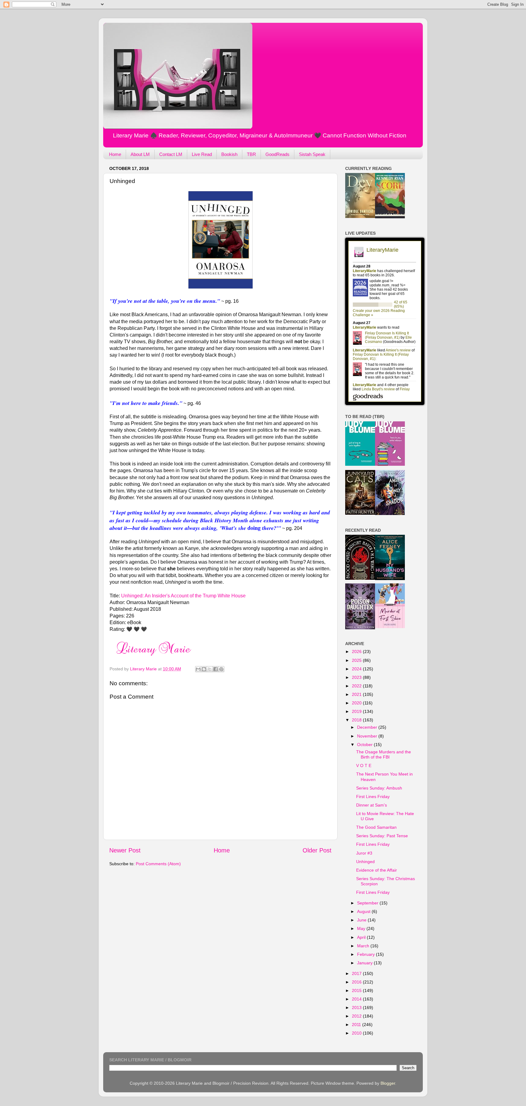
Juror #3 (364, 853)
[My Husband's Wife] (390, 578)
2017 (357, 973)
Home (115, 154)
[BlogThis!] (204, 669)
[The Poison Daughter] (360, 627)
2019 (357, 711)
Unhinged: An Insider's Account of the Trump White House (183, 595)
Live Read (202, 154)
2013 (357, 1007)
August (364, 911)
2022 (357, 685)
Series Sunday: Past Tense (382, 835)
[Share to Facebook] (215, 669)
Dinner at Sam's (371, 805)
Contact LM (170, 154)
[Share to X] (210, 669)
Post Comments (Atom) (158, 863)
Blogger (387, 1083)
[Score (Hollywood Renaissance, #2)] (390, 216)
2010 (357, 1033)
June (362, 920)
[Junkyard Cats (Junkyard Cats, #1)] (360, 513)
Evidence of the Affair (376, 870)
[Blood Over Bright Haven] (360, 578)
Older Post (317, 850)
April (362, 937)
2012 (357, 1016)
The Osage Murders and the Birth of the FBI (383, 754)
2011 (357, 1024)
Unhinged (365, 861)
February (366, 954)
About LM (140, 154)
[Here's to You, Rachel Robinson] (390, 464)
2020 (357, 702)
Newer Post (125, 850)
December (367, 727)
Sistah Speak (312, 154)
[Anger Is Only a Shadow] (390, 513)
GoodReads (277, 154)
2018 (357, 719)
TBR (251, 154)
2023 (357, 677)
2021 (357, 694)
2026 (357, 651)
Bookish (229, 154)
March (363, 945)
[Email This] (198, 669)
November (367, 736)
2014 (357, 999)
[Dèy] (360, 216)
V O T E (363, 765)
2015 (357, 990)
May (361, 928)
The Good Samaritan (376, 827)
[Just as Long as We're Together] (360, 464)
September (368, 902)
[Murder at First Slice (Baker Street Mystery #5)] (390, 626)
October (365, 744)
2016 (357, 982)
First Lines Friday (373, 796)
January (365, 962)
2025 (357, 660)
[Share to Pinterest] (221, 669)
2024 (357, 668)
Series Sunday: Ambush (379, 788)
